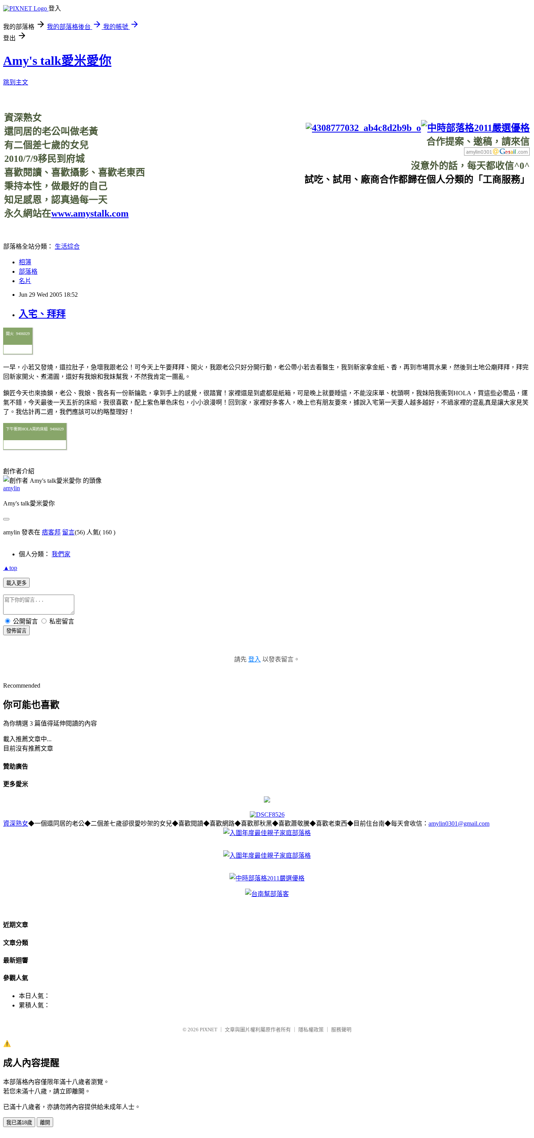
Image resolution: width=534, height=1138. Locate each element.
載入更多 (16, 583)
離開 (45, 1122)
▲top (10, 568)
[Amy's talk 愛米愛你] (267, 800)
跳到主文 (15, 82)
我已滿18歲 (19, 1122)
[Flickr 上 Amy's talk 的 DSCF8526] (267, 814)
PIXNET (208, 1029)
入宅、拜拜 (42, 314)
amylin (11, 488)
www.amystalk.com (90, 213)
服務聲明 (341, 1029)
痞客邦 (51, 532)
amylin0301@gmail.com (458, 823)
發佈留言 (16, 631)
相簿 (25, 262)
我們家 (61, 554)
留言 (68, 532)
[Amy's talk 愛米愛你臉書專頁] (363, 128)
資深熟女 (15, 823)
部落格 (28, 271)
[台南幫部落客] (267, 894)
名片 (25, 281)
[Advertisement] (387, 202)
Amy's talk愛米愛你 (57, 61)
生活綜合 (67, 246)
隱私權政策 (311, 1029)
